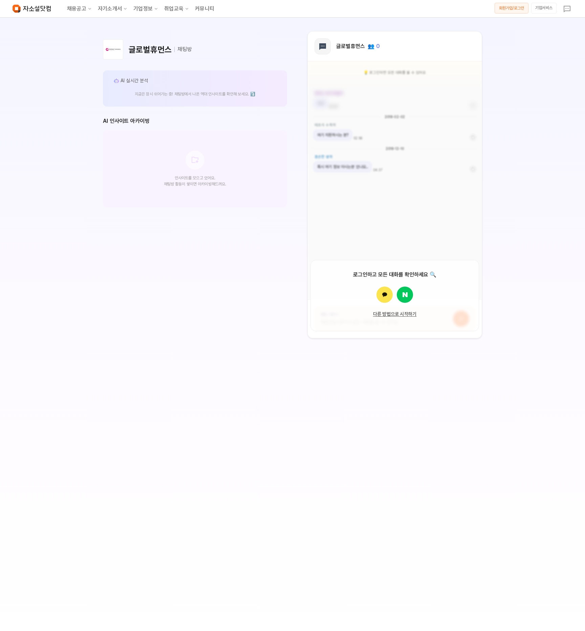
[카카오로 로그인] (384, 295)
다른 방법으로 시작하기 (395, 314)
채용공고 (76, 8)
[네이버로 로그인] (405, 295)
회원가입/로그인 (511, 8)
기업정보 (143, 8)
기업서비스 (543, 7)
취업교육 (173, 8)
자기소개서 (110, 8)
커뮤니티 (204, 8)
